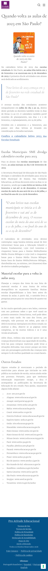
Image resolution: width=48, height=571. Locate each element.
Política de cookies (24, 555)
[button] (38, 5)
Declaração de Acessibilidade (24, 538)
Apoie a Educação (24, 544)
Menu (44, 5)
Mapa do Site (24, 541)
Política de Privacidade (24, 532)
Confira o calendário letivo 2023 (21, 136)
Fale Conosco (12, 551)
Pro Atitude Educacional (24, 521)
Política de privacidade (31, 551)
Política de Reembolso (24, 535)
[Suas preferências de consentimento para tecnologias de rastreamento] (43, 566)
